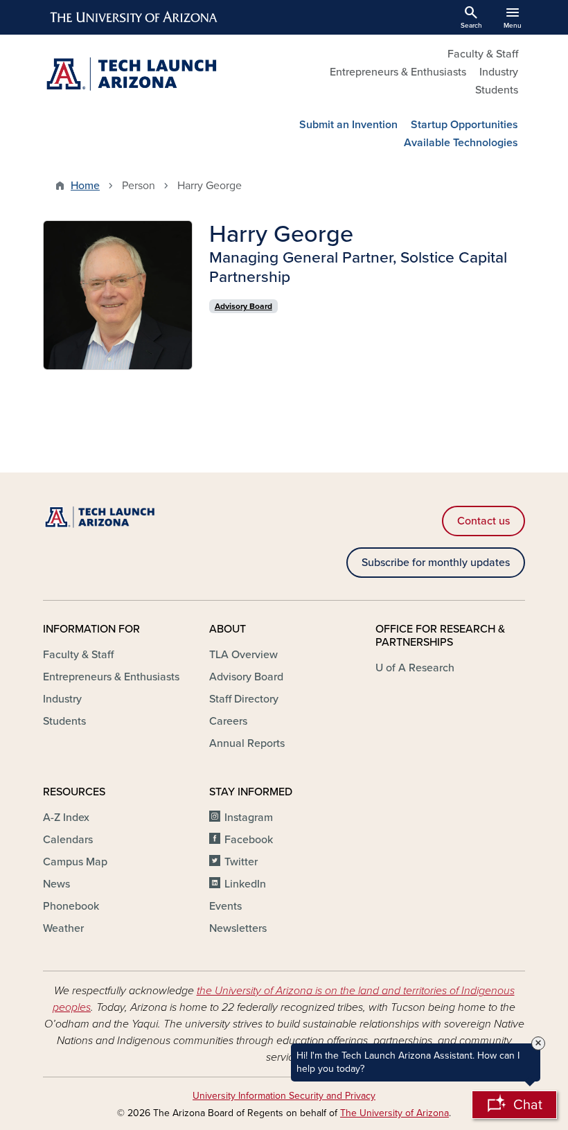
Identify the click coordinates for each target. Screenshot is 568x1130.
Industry (498, 72)
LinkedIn (245, 884)
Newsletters (238, 928)
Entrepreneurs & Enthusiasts (398, 72)
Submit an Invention (348, 125)
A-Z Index (66, 817)
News (56, 884)
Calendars (68, 840)
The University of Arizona (394, 1113)
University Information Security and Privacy (284, 1096)
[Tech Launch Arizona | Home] (159, 75)
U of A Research (414, 668)
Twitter (241, 862)
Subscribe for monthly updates (436, 563)
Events (225, 906)
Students (496, 90)
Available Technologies (461, 143)
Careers (228, 721)
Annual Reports (247, 743)
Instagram (248, 817)
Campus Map (75, 862)
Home (85, 186)
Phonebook (71, 906)
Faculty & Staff (482, 54)
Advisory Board (246, 677)
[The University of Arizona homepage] (134, 17)
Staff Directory (243, 699)
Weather (63, 928)
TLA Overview (243, 655)
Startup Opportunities (464, 125)
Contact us (483, 521)
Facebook (248, 840)
